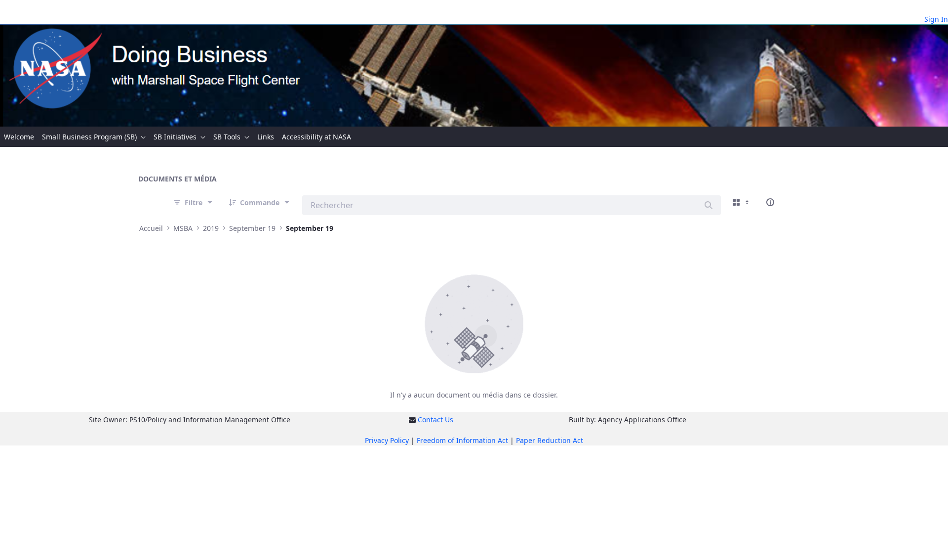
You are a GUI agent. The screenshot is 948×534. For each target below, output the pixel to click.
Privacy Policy (387, 440)
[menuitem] (19, 137)
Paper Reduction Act (549, 440)
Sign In (936, 19)
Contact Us (435, 419)
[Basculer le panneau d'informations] (770, 202)
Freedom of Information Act (462, 440)
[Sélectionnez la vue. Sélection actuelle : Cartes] (741, 202)
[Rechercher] (708, 205)
